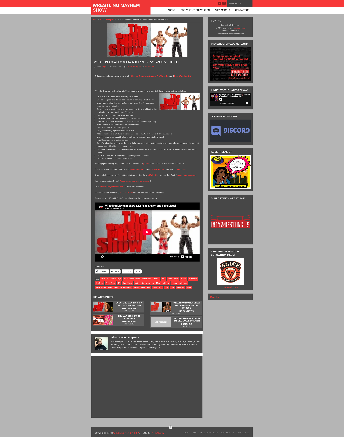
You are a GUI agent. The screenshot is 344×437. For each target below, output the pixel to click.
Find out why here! (230, 287)
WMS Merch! (222, 10)
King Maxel (127, 283)
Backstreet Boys (114, 279)
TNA (172, 287)
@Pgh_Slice (153, 175)
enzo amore (173, 279)
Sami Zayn (157, 287)
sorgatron (105, 67)
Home (95, 19)
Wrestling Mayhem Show (116, 7)
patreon (146, 163)
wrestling (180, 287)
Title (166, 287)
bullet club (146, 279)
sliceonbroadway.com (186, 175)
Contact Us (242, 10)
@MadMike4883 (136, 169)
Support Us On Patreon (195, 10)
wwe (189, 287)
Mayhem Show (162, 283)
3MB (103, 279)
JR (119, 283)
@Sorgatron (180, 169)
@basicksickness (126, 192)
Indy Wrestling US (182, 76)
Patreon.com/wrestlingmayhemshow (134, 181)
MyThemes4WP (157, 433)
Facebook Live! (239, 28)
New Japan (113, 287)
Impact (183, 279)
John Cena (110, 283)
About (171, 10)
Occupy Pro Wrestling (159, 76)
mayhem (150, 283)
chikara (156, 279)
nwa (143, 287)
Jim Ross (99, 283)
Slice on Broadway (139, 76)
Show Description (107, 19)
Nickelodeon (125, 287)
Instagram (193, 279)
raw (148, 287)
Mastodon (214, 297)
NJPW (136, 287)
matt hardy (139, 283)
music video (101, 287)
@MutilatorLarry (157, 169)
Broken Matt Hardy (132, 279)
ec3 (163, 279)
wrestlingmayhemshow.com (111, 187)
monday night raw (179, 283)
